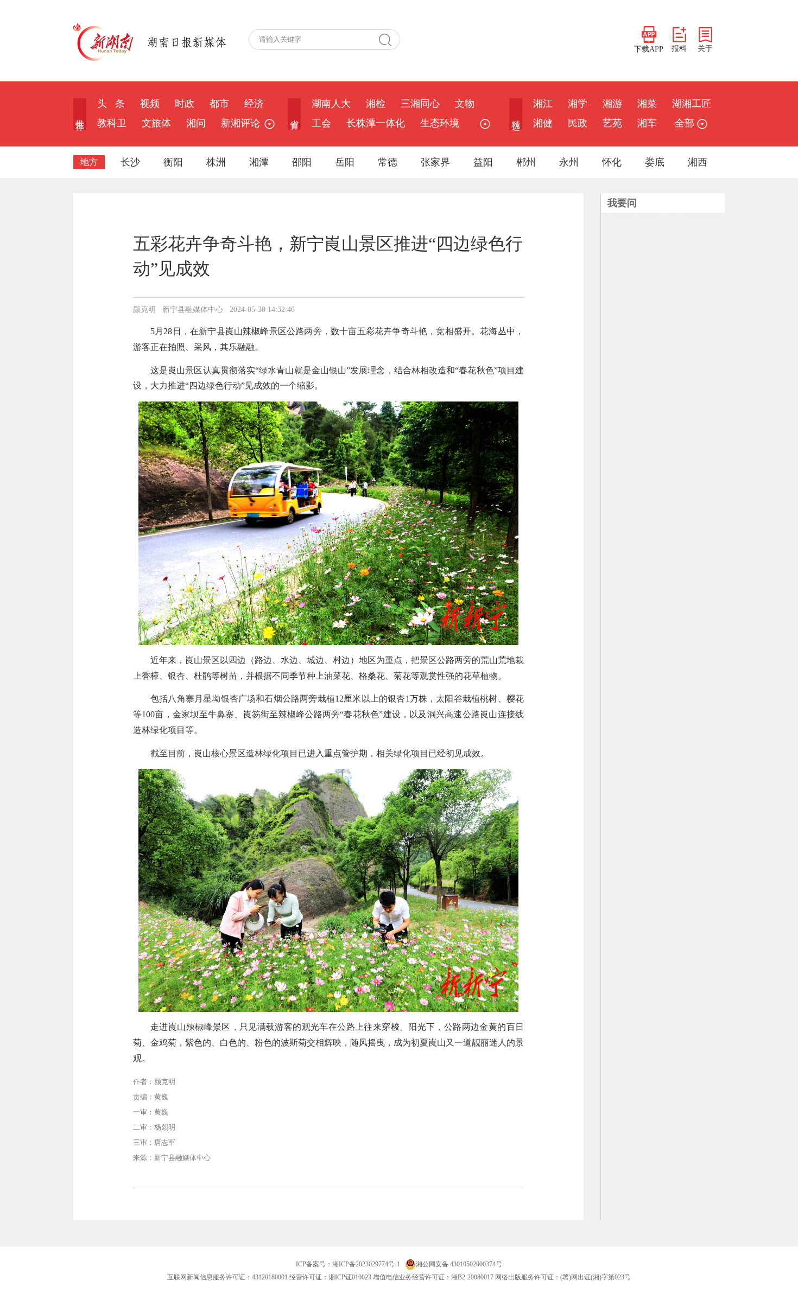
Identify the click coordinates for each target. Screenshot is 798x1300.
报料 (679, 48)
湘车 (647, 123)
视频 (150, 103)
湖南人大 (331, 103)
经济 (254, 103)
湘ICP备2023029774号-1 (366, 1264)
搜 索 (389, 39)
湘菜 (647, 103)
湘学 (577, 103)
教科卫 (111, 123)
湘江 (543, 103)
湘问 (196, 123)
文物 (464, 103)
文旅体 (156, 123)
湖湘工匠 (691, 103)
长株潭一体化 (375, 123)
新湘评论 (240, 123)
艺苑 (612, 123)
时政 (184, 103)
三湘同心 (420, 103)
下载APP (648, 49)
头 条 (111, 103)
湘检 (375, 103)
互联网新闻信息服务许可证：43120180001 (227, 1277)
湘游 (612, 103)
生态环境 (439, 123)
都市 (219, 103)
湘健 (543, 123)
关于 (705, 48)
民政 (577, 123)
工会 (321, 123)
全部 (684, 123)
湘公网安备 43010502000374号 (459, 1264)
